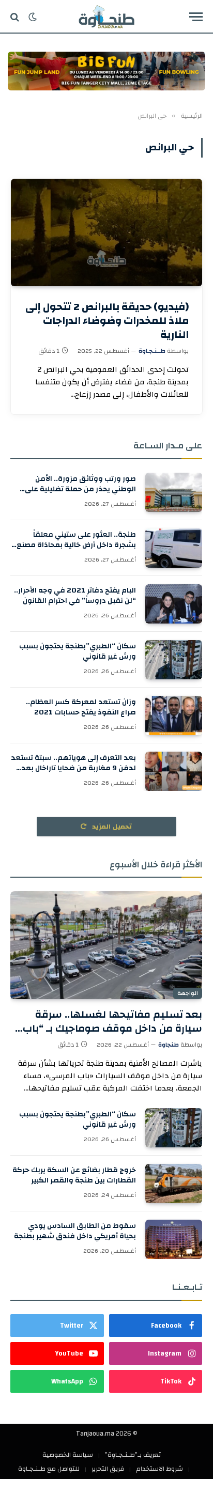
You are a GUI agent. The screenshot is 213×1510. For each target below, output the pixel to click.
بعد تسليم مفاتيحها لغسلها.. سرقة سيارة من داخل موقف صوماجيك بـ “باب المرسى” (112, 1028)
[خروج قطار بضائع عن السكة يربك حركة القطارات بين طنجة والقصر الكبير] (173, 1183)
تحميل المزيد (111, 826)
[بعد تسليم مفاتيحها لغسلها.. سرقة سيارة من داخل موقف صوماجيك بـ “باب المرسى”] (106, 945)
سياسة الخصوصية (67, 1455)
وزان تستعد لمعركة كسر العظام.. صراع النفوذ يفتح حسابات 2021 (81, 707)
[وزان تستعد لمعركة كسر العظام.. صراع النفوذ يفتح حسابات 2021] (173, 715)
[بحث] (15, 16)
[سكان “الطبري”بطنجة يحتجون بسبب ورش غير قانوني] (173, 659)
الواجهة (187, 993)
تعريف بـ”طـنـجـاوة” (133, 1455)
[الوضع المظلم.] (32, 17)
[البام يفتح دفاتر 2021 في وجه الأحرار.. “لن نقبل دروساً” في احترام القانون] (173, 604)
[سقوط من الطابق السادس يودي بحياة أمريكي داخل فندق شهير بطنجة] (173, 1239)
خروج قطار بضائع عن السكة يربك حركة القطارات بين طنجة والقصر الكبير (74, 1175)
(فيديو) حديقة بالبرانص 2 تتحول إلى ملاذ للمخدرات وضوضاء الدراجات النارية (107, 320)
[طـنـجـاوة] (106, 17)
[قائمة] (196, 16)
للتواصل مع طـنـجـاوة (49, 1468)
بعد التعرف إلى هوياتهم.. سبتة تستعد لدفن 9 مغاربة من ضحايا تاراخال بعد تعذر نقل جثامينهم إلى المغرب (73, 768)
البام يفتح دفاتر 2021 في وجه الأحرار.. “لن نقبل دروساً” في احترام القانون (75, 596)
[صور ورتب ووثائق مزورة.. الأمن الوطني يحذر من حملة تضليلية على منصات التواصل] (173, 492)
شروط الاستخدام (159, 1468)
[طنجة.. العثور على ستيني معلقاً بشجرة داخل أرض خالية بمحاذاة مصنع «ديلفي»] (173, 548)
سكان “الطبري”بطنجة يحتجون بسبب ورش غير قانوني (77, 651)
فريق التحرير (108, 1468)
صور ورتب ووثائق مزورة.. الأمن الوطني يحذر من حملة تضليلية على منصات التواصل (80, 489)
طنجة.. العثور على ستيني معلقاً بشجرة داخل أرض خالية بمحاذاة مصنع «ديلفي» (76, 545)
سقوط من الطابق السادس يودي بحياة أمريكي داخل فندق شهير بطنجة (75, 1231)
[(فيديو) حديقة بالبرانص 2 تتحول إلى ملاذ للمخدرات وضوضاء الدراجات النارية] (106, 232)
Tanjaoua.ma (95, 1433)
